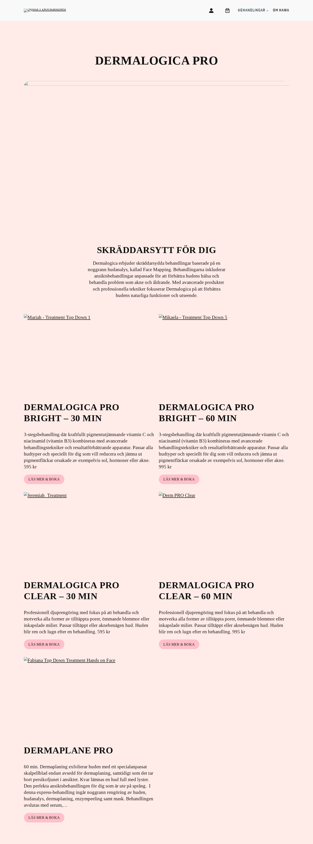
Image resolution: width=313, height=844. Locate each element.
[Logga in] (211, 10)
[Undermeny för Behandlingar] (267, 10)
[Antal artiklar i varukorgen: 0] (227, 10)
